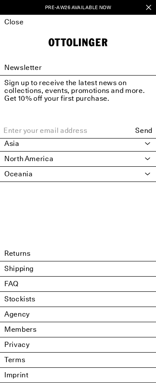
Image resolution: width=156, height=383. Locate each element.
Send (144, 131)
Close (13, 22)
